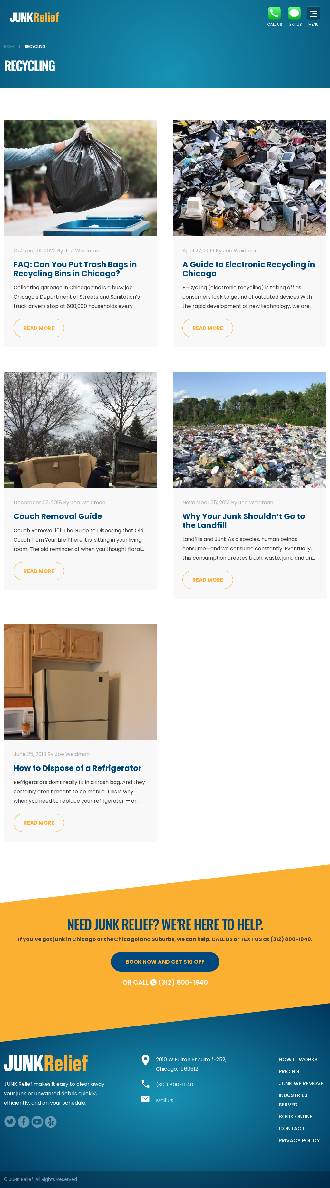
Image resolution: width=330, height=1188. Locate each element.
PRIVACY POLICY (299, 1140)
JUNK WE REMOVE (301, 1083)
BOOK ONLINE (295, 1116)
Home (9, 46)
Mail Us (164, 1100)
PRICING (289, 1071)
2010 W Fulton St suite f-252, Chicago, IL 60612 (191, 1064)
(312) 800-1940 (183, 982)
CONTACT (292, 1128)
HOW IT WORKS (298, 1059)
